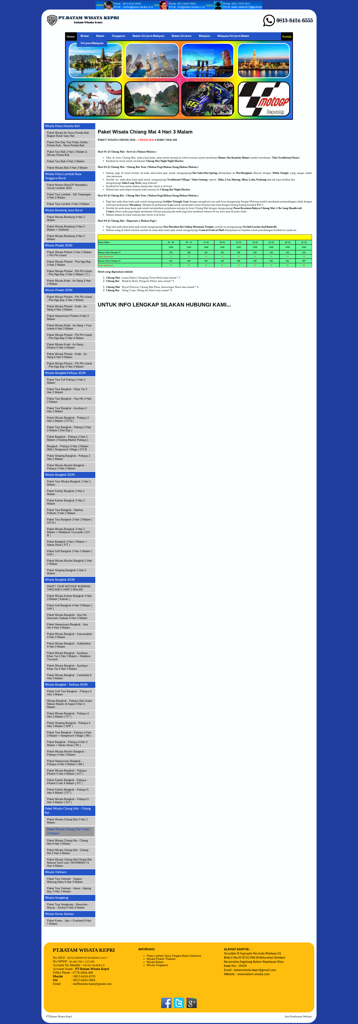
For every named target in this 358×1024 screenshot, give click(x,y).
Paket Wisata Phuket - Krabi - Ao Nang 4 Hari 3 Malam (67, 308)
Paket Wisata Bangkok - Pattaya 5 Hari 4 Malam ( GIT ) (68, 801)
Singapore (118, 35)
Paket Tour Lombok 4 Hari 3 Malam (68, 204)
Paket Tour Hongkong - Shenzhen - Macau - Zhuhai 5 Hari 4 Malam (68, 906)
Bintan (85, 35)
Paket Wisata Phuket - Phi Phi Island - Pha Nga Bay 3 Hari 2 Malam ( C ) (69, 273)
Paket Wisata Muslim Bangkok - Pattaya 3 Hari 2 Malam (66, 467)
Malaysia (204, 35)
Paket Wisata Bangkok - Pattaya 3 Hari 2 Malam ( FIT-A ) (68, 419)
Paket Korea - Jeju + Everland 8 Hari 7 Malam (69, 922)
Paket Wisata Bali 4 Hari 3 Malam (67, 167)
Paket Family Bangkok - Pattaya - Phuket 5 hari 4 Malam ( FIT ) (67, 782)
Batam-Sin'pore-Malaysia (148, 35)
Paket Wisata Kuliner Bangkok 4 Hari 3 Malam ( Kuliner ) (69, 597)
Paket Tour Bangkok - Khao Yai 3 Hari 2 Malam (67, 391)
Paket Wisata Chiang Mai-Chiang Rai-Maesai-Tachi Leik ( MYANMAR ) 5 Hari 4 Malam (69, 862)
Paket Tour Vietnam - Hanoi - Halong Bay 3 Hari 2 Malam (69, 890)
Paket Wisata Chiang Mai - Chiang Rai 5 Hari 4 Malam (67, 852)
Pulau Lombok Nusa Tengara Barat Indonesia (174, 955)
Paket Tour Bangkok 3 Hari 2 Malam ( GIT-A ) (69, 521)
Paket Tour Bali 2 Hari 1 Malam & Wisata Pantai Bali (67, 153)
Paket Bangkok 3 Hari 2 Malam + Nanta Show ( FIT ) (67, 543)
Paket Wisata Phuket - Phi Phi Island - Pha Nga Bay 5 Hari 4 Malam (69, 336)
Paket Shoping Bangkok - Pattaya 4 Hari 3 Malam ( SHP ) (68, 724)
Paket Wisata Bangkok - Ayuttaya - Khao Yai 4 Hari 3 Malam (68, 667)
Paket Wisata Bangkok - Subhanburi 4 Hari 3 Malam (69, 645)
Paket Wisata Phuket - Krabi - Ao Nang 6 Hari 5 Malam (67, 355)
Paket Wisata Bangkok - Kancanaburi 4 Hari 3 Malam (69, 635)
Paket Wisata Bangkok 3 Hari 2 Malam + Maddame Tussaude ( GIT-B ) (69, 532)
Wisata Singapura (157, 965)
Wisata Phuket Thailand (161, 958)
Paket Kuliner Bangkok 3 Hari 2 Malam (66, 502)
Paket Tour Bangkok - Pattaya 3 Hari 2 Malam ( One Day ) (69, 429)
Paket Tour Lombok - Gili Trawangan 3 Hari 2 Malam (69, 196)
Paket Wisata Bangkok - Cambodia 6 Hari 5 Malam (69, 677)
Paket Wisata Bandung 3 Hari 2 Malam (66, 237)
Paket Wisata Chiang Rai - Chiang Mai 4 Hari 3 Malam (67, 842)
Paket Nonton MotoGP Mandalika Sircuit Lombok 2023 (67, 186)
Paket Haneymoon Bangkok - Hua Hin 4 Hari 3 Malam (67, 626)
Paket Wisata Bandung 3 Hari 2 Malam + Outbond (66, 228)
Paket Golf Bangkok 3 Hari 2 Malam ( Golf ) (69, 553)
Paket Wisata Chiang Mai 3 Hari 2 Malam (67, 821)
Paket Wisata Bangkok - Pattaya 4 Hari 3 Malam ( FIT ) (68, 715)
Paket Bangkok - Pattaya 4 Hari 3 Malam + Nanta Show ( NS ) (67, 743)
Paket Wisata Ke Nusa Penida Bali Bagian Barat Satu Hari (68, 134)
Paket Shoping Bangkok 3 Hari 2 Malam (66, 572)
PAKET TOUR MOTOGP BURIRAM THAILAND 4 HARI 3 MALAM (68, 588)
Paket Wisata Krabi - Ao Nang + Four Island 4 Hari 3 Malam (69, 327)
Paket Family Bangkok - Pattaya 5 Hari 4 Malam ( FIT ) (67, 791)
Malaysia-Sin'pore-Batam (233, 35)
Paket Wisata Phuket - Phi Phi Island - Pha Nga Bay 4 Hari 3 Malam (69, 298)
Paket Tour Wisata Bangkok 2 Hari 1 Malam (69, 483)
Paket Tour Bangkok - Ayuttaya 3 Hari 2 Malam (67, 410)
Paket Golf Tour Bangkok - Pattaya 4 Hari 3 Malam (69, 693)
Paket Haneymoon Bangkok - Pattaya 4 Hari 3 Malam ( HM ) (65, 763)
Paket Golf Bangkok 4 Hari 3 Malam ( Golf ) (69, 607)
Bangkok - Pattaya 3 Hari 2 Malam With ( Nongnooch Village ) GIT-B (67, 448)
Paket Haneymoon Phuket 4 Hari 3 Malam (68, 317)
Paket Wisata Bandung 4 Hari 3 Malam (66, 218)
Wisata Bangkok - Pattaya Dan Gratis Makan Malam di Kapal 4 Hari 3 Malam (69, 704)
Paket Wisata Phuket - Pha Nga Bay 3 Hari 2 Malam (69, 263)
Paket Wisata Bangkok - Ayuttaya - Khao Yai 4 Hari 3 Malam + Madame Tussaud (69, 656)
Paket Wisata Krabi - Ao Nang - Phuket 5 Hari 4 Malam (66, 346)
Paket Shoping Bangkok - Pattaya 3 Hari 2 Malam (68, 457)
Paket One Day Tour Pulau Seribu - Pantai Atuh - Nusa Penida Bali (68, 144)
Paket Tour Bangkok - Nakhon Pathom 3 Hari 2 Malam (65, 511)
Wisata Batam (155, 962)
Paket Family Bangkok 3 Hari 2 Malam (66, 492)
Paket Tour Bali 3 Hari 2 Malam (66, 161)
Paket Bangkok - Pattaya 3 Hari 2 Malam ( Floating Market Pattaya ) (67, 438)
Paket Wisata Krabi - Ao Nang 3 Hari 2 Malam (69, 282)
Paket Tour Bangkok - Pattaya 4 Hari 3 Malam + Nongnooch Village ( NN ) (69, 734)
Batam (100, 35)
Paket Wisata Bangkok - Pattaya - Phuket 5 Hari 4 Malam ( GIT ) (67, 772)
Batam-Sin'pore (181, 35)
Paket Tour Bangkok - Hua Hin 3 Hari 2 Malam (69, 400)
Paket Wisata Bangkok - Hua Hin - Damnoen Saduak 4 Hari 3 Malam (67, 616)
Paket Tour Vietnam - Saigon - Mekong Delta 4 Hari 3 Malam (65, 880)
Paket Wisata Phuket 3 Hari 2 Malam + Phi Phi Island (69, 254)
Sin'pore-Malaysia (92, 43)
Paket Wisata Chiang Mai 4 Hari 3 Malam (68, 831)
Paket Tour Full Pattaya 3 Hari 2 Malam (66, 381)
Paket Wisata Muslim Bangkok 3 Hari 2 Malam (69, 562)
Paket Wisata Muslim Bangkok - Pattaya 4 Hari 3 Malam (66, 753)
